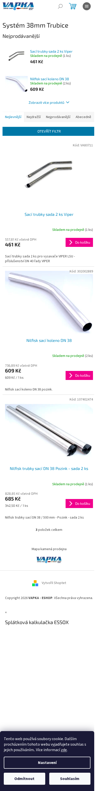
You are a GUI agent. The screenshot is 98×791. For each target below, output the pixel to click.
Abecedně (83, 117)
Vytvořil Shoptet (54, 583)
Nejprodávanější (58, 117)
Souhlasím (69, 778)
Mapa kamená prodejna (49, 549)
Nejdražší (34, 117)
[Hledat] (60, 6)
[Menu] (87, 6)
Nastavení (47, 762)
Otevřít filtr (49, 131)
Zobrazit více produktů (46, 102)
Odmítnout (24, 778)
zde (64, 750)
